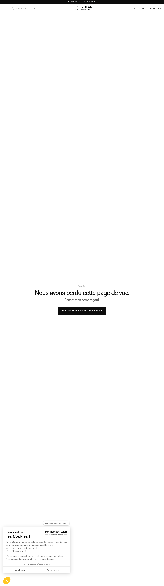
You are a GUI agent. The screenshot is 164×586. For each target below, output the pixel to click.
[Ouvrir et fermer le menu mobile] (5, 8)
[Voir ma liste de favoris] (133, 8)
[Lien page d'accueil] (82, 7)
